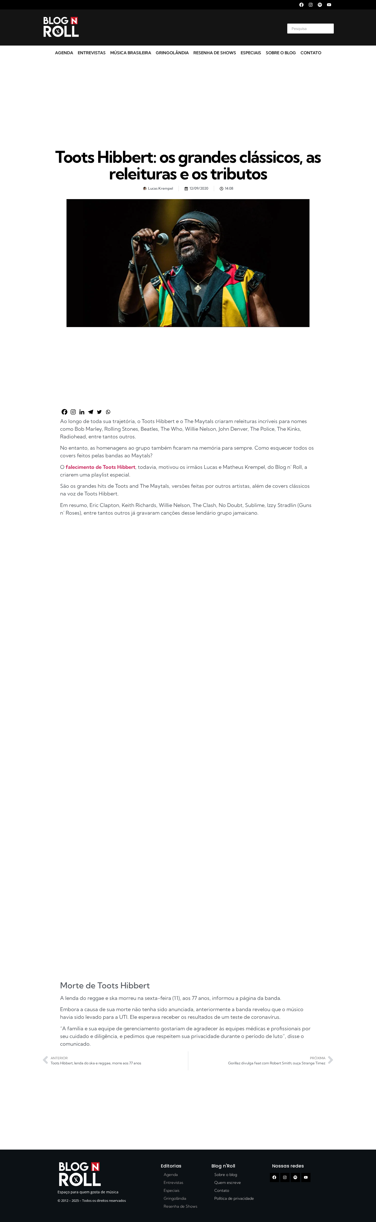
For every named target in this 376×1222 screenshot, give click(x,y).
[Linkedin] (82, 412)
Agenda (64, 52)
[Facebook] (301, 5)
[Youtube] (329, 5)
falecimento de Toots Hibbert (100, 467)
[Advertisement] (182, 27)
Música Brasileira (130, 52)
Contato (311, 52)
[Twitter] (99, 412)
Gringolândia (172, 52)
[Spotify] (320, 5)
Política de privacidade (234, 1198)
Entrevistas (92, 52)
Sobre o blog (281, 52)
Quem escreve (227, 1182)
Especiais (251, 52)
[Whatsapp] (108, 412)
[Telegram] (90, 412)
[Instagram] (310, 5)
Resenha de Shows (214, 52)
